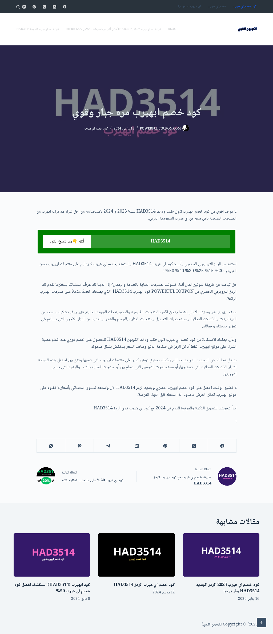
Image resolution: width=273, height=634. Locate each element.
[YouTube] (24, 7)
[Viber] (79, 446)
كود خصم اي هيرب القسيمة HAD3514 (37, 29)
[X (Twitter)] (54, 7)
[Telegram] (108, 446)
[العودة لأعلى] (261, 622)
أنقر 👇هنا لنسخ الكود (67, 241)
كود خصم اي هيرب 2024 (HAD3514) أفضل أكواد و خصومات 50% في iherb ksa (113, 29)
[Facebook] (64, 7)
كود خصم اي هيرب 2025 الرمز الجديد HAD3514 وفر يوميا (227, 588)
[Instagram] (44, 7)
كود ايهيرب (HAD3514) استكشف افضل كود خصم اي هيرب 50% (52, 588)
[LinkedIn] (136, 446)
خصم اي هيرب (217, 6)
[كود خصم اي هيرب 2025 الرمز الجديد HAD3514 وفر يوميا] (221, 555)
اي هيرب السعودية (189, 6)
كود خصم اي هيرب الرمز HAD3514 (144, 585)
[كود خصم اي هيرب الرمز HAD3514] (136, 555)
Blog (172, 29)
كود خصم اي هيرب (245, 6)
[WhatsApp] (51, 446)
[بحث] (18, 7)
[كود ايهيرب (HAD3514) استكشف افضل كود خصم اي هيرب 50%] (52, 555)
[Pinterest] (34, 7)
